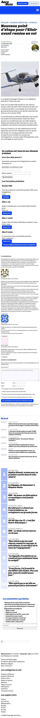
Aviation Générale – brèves (23, 22)
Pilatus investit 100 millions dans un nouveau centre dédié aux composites (22, 451)
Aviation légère (5, 50)
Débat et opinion (6, 680)
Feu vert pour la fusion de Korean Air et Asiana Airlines (23, 457)
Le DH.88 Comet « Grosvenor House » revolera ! (22, 439)
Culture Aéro (5, 678)
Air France (5, 701)
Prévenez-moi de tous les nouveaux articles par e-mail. (17, 397)
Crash (3, 707)
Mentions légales (7, 664)
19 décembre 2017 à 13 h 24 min (9, 278)
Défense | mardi (11, 612)
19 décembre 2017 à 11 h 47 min (9, 324)
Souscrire (7, 213)
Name (3, 383)
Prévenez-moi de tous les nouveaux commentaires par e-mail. (19, 394)
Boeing (3, 705)
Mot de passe (6, 173)
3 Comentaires (5, 45)
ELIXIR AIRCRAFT (5, 54)
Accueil (4, 22)
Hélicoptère (5, 687)
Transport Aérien (13, 429)
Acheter (6, 197)
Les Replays (5, 656)
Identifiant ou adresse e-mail (12, 167)
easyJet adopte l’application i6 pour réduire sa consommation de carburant (23, 445)
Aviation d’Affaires (7, 674)
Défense (4, 682)
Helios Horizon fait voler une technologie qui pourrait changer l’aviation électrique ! (24, 425)
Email (3, 386)
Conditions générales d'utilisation (13, 661)
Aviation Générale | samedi (15, 620)
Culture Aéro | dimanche (14, 622)
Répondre (5, 314)
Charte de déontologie (9, 659)
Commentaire (5, 367)
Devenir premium (22, 3)
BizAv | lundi (10, 610)
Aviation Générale (6, 42)
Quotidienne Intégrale (14, 608)
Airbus (3, 699)
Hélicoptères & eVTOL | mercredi (17, 614)
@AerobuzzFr (6, 654)
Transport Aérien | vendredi (16, 618)
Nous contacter (6, 666)
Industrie (11, 449)
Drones (3, 710)
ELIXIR (3, 53)
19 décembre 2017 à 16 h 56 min (9, 346)
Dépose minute (6, 685)
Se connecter (34, 3)
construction (4, 51)
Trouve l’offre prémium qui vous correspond (19, 245)
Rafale (3, 712)
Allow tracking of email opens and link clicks (14, 391)
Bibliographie (5, 703)
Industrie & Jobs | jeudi (14, 616)
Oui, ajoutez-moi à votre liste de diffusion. (13, 388)
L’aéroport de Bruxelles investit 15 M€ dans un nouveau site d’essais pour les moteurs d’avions (22, 432)
